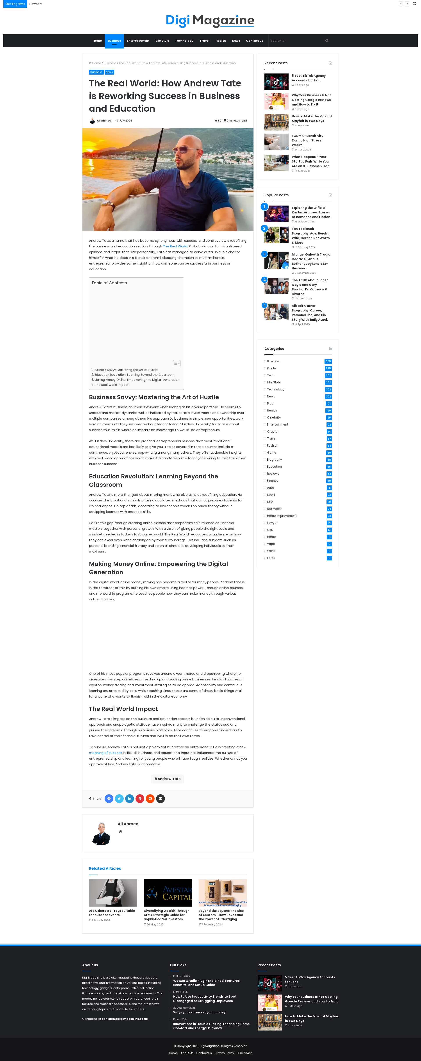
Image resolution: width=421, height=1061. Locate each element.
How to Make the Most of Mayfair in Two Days (61, 4)
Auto (270, 488)
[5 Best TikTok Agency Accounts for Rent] (276, 81)
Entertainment (138, 41)
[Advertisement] (135, 323)
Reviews (273, 474)
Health (221, 41)
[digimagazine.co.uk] (210, 21)
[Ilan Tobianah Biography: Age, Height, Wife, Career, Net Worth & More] (276, 235)
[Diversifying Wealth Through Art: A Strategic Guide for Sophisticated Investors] (168, 893)
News (236, 41)
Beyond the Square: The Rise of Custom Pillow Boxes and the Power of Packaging (221, 915)
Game (271, 453)
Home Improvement (282, 516)
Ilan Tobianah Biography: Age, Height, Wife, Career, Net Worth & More (311, 236)
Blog (270, 403)
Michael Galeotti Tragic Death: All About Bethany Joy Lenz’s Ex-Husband (311, 261)
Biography (274, 460)
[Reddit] (150, 798)
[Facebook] (109, 798)
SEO (270, 502)
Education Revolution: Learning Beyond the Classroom (135, 375)
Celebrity (274, 417)
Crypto (272, 431)
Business (114, 41)
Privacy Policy (224, 1053)
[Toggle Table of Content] (174, 363)
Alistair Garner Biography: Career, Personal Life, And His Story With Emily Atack (310, 313)
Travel (204, 41)
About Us (187, 1053)
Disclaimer (244, 1053)
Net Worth (274, 509)
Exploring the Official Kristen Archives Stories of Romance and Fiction (311, 212)
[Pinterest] (140, 798)
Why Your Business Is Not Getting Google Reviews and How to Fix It (311, 100)
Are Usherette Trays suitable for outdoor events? (112, 913)
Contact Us (254, 41)
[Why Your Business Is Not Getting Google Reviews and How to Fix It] (276, 101)
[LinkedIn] (129, 798)
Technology (184, 41)
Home (97, 41)
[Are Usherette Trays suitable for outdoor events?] (113, 893)
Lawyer (272, 523)
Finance (272, 481)
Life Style (162, 41)
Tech (270, 375)
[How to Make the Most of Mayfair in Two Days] (276, 122)
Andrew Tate (169, 778)
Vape (271, 544)
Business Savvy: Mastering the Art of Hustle (126, 370)
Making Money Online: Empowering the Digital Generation (137, 380)
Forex (271, 558)
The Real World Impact (111, 385)
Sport (271, 495)
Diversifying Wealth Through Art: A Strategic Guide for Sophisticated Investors (166, 915)
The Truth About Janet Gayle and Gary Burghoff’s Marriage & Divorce (310, 287)
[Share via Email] (160, 798)
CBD (270, 530)
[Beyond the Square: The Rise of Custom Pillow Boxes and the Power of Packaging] (223, 893)
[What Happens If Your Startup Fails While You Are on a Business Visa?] (276, 163)
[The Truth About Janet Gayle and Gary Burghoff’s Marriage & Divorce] (276, 286)
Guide (271, 368)
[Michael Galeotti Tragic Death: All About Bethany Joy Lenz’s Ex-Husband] (276, 260)
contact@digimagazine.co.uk (125, 1019)
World (271, 551)
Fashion (272, 446)
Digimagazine (210, 1046)
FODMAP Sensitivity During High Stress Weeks (307, 140)
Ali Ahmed (104, 120)
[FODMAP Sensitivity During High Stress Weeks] (276, 142)
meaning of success (105, 752)
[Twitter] (119, 798)
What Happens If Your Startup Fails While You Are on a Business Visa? (310, 161)
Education (274, 467)
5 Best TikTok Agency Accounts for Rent (309, 77)
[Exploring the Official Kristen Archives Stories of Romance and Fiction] (276, 214)
